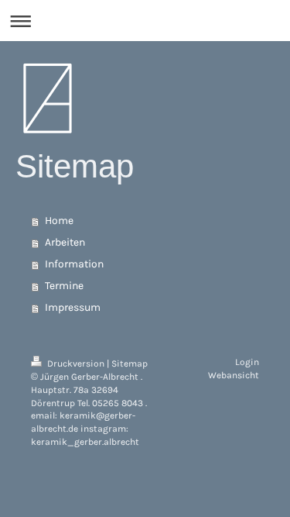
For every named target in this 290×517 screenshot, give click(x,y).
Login (247, 362)
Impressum (73, 307)
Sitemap (129, 363)
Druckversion (76, 363)
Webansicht (233, 375)
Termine (64, 285)
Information (74, 264)
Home (59, 220)
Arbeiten (65, 242)
